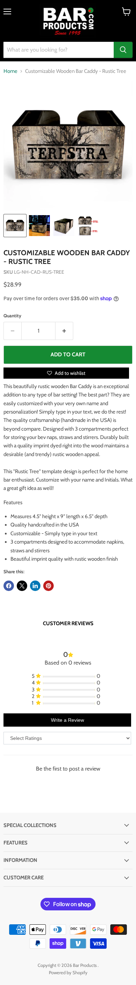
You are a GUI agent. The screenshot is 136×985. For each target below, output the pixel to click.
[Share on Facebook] (8, 586)
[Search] (123, 50)
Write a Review (67, 720)
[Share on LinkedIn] (35, 586)
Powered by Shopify (68, 972)
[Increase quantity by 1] (64, 331)
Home (10, 71)
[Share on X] (22, 586)
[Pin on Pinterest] (48, 586)
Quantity (12, 315)
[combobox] (58, 50)
